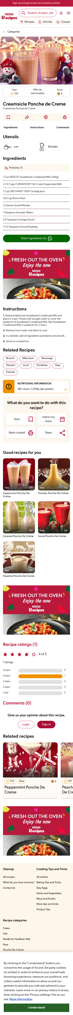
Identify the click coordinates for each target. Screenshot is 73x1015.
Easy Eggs (42, 888)
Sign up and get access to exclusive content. (36, 3)
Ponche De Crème (13, 950)
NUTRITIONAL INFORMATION (35, 386)
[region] (36, 983)
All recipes (9, 877)
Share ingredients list (33, 238)
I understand (36, 1007)
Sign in (46, 724)
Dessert (10, 365)
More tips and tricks (47, 904)
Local (26, 365)
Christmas (42, 365)
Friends (10, 372)
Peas (5, 944)
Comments (63, 127)
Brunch (10, 358)
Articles (47, 21)
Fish (5, 933)
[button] (8, 117)
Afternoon (28, 358)
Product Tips (43, 909)
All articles (42, 877)
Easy (57, 365)
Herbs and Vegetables (48, 893)
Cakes (6, 928)
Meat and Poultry (46, 898)
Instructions (37, 127)
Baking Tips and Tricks (48, 882)
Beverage (47, 358)
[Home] (9, 17)
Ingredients (11, 127)
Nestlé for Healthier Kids (16, 939)
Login (26, 724)
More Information (20, 999)
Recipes (29, 21)
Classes (65, 21)
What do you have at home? (19, 882)
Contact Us (9, 888)
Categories (13, 31)
